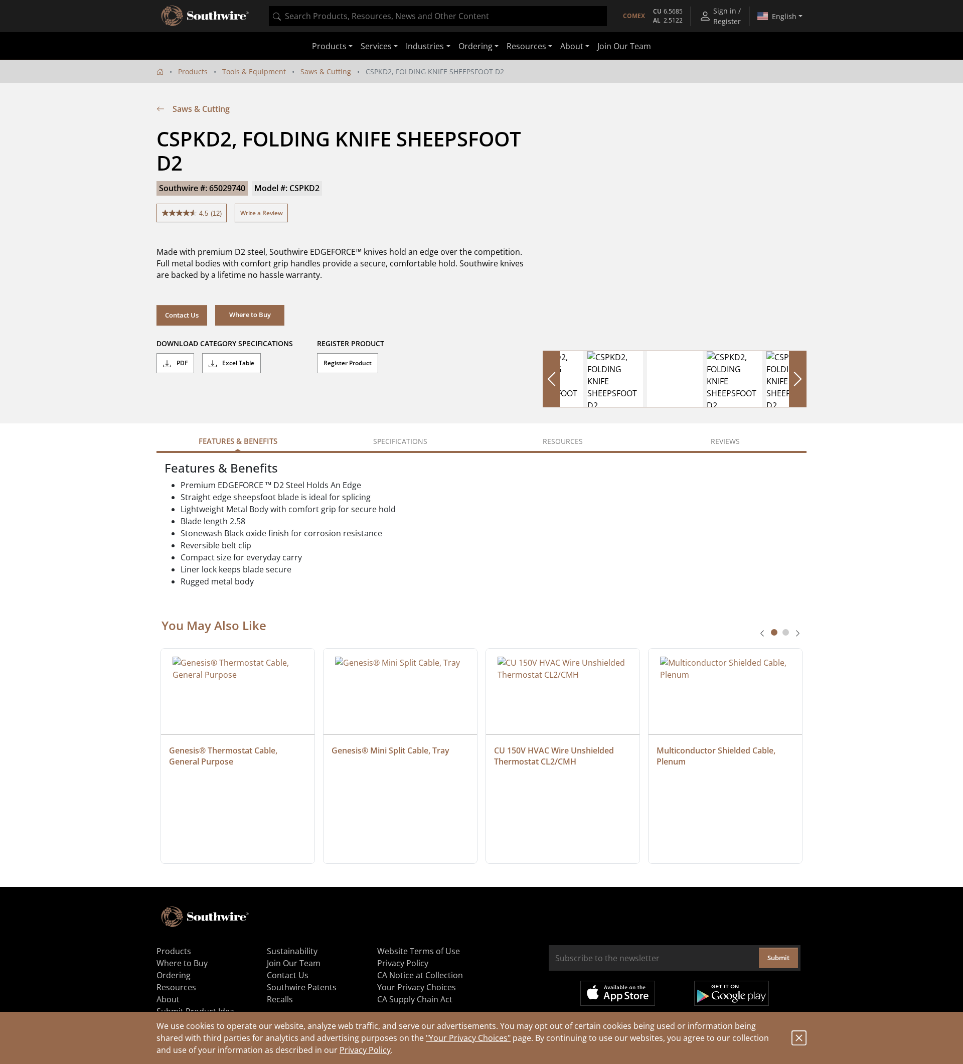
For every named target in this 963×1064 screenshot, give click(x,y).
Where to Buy (182, 963)
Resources (176, 987)
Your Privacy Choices (416, 987)
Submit (778, 957)
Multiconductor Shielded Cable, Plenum (717, 756)
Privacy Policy (365, 1049)
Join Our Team (624, 46)
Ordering (173, 975)
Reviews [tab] (725, 441)
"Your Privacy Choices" (468, 1037)
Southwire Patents (302, 987)
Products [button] (329, 46)
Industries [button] (425, 46)
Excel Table (237, 363)
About (168, 999)
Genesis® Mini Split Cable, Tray (390, 750)
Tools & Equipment (254, 71)
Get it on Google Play (731, 993)
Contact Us (182, 315)
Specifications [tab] (400, 441)
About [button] (571, 46)
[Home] (160, 71)
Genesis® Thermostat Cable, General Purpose (224, 756)
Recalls (280, 999)
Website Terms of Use (418, 951)
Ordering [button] (475, 46)
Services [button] (376, 46)
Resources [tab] (563, 441)
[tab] (774, 632)
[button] (249, 315)
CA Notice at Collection (420, 975)
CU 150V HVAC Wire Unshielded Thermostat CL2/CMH (555, 756)
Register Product (348, 363)
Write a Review (261, 213)
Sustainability (292, 951)
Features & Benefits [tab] (238, 441)
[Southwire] (205, 16)
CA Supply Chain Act (414, 999)
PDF (181, 363)
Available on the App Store (617, 993)
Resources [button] (526, 46)
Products (193, 71)
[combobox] (438, 16)
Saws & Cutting (325, 71)
